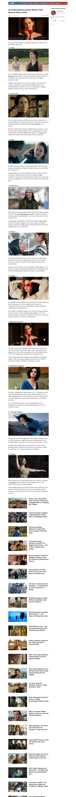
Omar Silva (46, 15)
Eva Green (11, 76)
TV (20, 3)
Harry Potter (51, 3)
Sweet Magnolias (43, 3)
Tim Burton (13, 482)
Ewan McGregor (24, 214)
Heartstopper (36, 3)
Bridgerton (58, 3)
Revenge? (37, 124)
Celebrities (25, 3)
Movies (30, 3)
